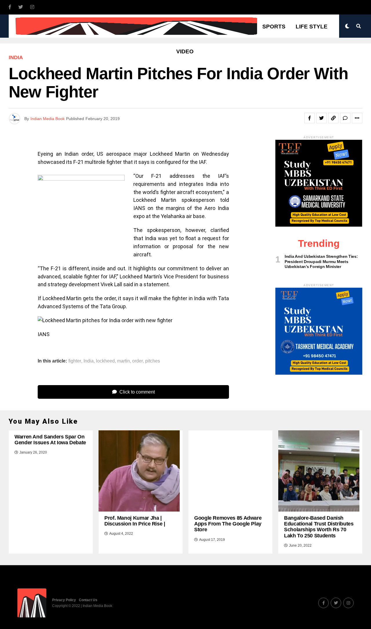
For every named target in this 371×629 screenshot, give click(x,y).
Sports (273, 26)
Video (185, 51)
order (137, 361)
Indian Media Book (47, 118)
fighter (74, 361)
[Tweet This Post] (321, 118)
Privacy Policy (64, 600)
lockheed (105, 361)
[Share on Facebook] (309, 118)
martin (123, 361)
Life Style (312, 26)
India (88, 361)
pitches (152, 361)
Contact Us (88, 600)
